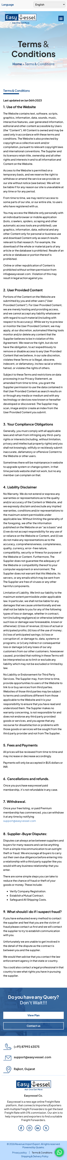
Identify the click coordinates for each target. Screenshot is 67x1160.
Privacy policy (19, 1152)
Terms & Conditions (42, 1152)
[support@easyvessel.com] (7, 1058)
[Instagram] (29, 1128)
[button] (61, 18)
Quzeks (40, 1147)
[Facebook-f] (21, 1128)
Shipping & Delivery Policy (34, 1156)
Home (17, 64)
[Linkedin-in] (38, 1128)
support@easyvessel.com (19, 820)
